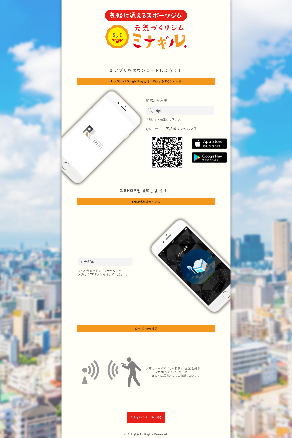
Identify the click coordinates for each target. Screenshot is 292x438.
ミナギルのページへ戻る (146, 417)
